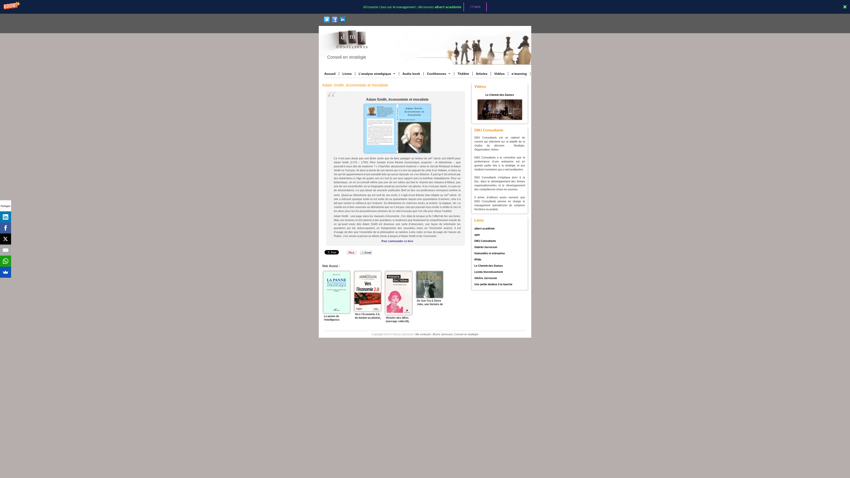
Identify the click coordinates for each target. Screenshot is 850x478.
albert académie (484, 228)
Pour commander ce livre (397, 241)
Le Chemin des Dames (499, 94)
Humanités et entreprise (489, 253)
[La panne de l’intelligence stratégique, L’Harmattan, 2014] (336, 289)
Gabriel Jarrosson (485, 247)
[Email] (5, 250)
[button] (425, 7)
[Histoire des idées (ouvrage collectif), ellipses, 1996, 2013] (398, 289)
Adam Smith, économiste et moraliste (355, 85)
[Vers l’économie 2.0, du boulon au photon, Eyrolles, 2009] (367, 289)
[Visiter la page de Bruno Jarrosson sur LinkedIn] (343, 19)
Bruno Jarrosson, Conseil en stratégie (455, 334)
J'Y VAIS (475, 7)
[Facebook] (5, 227)
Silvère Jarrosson (485, 278)
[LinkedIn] (5, 216)
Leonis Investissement (488, 272)
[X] (5, 239)
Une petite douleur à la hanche (493, 284)
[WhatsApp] (5, 261)
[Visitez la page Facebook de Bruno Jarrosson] (335, 19)
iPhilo (477, 259)
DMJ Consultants (485, 241)
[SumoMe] (5, 272)
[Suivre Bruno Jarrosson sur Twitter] (327, 19)
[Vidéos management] (499, 109)
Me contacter (423, 334)
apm (477, 234)
